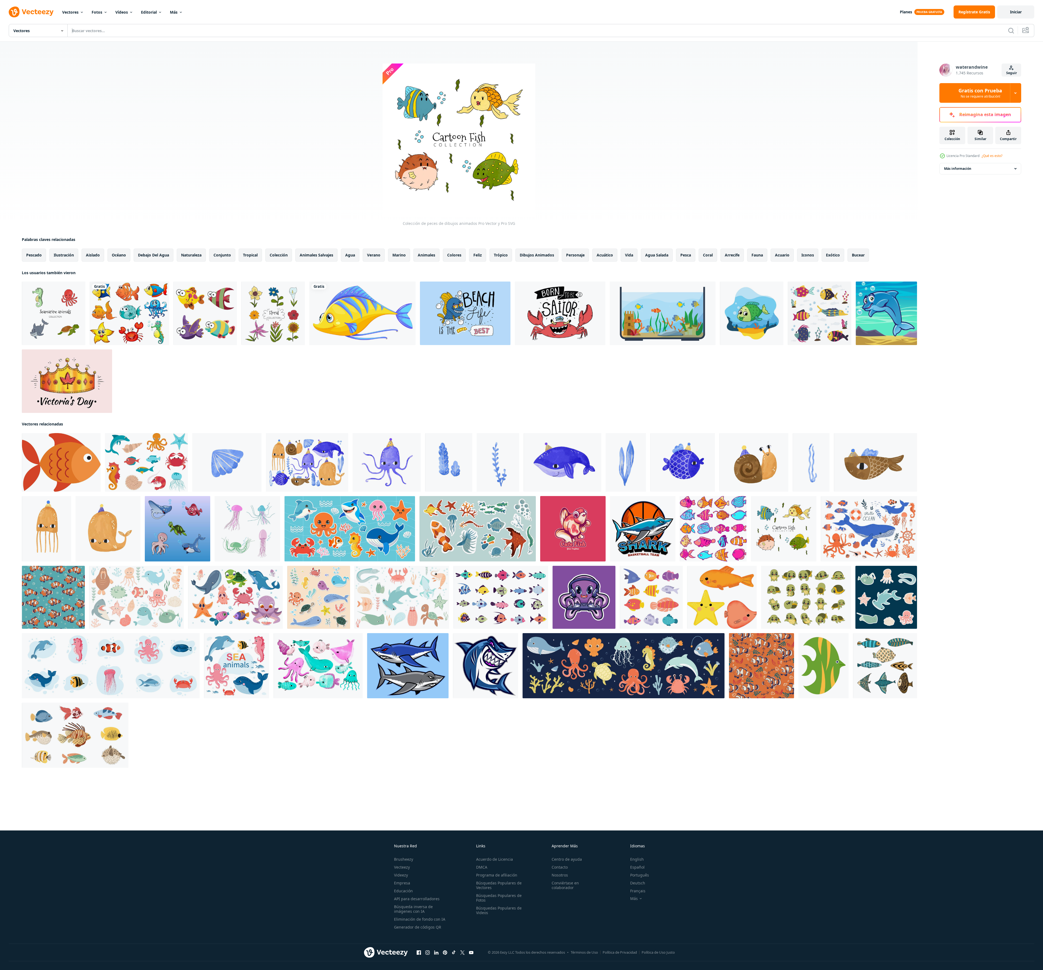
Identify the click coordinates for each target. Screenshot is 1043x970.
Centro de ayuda (567, 859)
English (637, 859)
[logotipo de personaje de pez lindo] (573, 528)
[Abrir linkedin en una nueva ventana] (436, 952)
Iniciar (1016, 11)
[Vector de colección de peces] (819, 313)
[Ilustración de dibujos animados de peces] (751, 313)
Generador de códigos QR (417, 927)
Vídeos (121, 12)
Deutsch (637, 883)
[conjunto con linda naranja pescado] (722, 597)
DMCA (481, 867)
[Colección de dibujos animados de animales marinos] (53, 313)
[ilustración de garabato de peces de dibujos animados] (713, 528)
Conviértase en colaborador (565, 885)
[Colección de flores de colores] (273, 313)
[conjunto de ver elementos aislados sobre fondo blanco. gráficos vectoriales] (869, 528)
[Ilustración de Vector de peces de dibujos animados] (205, 313)
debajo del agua (153, 255)
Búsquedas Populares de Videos (499, 910)
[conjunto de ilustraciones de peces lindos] (177, 528)
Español (637, 867)
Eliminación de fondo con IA (419, 919)
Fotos (97, 12)
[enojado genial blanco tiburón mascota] (642, 528)
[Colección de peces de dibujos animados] (783, 528)
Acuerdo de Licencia (494, 859)
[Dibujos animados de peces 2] (886, 313)
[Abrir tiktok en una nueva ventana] (454, 952)
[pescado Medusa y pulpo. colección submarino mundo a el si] (318, 665)
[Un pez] (362, 313)
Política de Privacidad (620, 952)
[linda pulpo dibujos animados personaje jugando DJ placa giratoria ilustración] (583, 597)
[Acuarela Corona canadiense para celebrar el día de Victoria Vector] (67, 381)
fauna (757, 255)
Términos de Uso (584, 952)
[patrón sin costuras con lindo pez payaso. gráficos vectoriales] (53, 597)
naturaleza (191, 255)
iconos (807, 255)
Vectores (70, 12)
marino (399, 255)
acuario (782, 255)
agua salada (656, 255)
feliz (477, 255)
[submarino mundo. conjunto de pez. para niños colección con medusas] (226, 462)
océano (119, 255)
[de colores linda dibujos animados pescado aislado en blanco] (823, 665)
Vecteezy (402, 867)
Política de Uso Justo (658, 952)
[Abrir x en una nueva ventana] (462, 952)
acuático (605, 255)
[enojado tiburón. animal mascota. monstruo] (485, 665)
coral (708, 255)
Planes (906, 11)
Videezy (401, 875)
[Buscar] (1011, 30)
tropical (250, 255)
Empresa (402, 883)
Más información (957, 168)
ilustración (64, 255)
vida (629, 255)
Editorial (149, 12)
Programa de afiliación (496, 875)
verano (373, 255)
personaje (575, 255)
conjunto (222, 255)
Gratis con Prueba (980, 93)
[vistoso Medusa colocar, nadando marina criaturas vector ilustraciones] (247, 528)
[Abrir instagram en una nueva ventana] (427, 952)
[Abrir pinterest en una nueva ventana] (445, 952)
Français (637, 890)
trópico (501, 255)
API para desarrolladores (417, 898)
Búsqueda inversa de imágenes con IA (413, 909)
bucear (858, 255)
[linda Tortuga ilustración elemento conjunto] (806, 597)
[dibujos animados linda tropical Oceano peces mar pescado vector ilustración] (651, 597)
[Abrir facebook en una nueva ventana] (419, 952)
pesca (685, 255)
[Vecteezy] (31, 12)
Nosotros (560, 875)
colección (279, 255)
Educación (403, 890)
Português (639, 875)
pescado (34, 255)
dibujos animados (537, 255)
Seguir (1011, 73)
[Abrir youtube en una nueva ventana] (471, 952)
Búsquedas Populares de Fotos (499, 898)
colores (454, 255)
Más (174, 12)
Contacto (560, 867)
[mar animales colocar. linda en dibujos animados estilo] (146, 462)
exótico (833, 255)
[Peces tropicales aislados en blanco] (129, 313)
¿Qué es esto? (992, 155)
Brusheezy (403, 859)
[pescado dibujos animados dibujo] (61, 462)
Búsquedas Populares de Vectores (499, 885)
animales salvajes (316, 255)
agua (350, 255)
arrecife (732, 255)
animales (426, 255)
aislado (93, 255)
